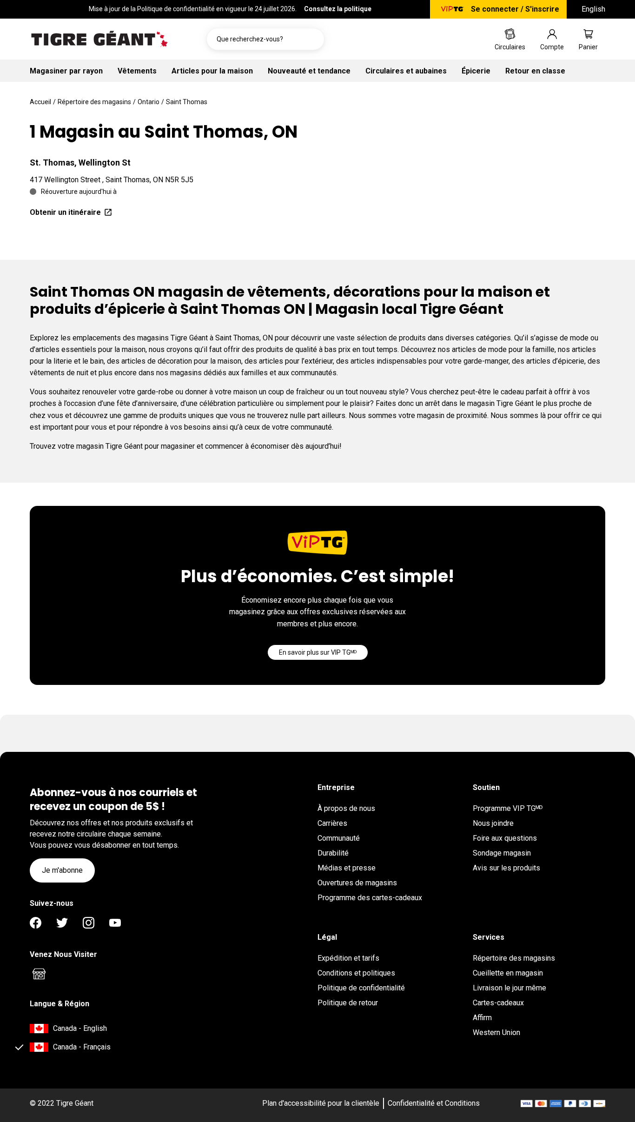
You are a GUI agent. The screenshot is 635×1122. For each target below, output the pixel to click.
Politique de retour (348, 1002)
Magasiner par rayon (66, 70)
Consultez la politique (337, 9)
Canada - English (80, 1028)
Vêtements (137, 70)
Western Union (496, 1032)
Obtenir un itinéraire (65, 212)
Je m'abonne (62, 870)
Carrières (332, 823)
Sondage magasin (502, 853)
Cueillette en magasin (508, 973)
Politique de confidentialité (361, 987)
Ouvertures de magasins (357, 882)
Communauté (339, 838)
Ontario (148, 102)
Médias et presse (347, 867)
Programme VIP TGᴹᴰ (507, 808)
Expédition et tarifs (348, 958)
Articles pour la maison (212, 70)
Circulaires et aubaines (406, 70)
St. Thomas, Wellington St (80, 162)
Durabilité (333, 853)
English (593, 9)
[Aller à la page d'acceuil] (99, 39)
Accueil (40, 102)
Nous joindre (493, 823)
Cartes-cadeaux (498, 1002)
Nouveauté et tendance (309, 70)
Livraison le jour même (509, 987)
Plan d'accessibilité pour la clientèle (320, 1103)
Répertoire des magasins (94, 102)
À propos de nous (346, 808)
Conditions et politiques (356, 973)
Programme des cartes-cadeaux (370, 897)
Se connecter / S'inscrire (515, 9)
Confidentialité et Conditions (434, 1103)
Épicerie (476, 70)
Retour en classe (535, 70)
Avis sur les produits (506, 867)
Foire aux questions (505, 838)
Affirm (482, 1017)
